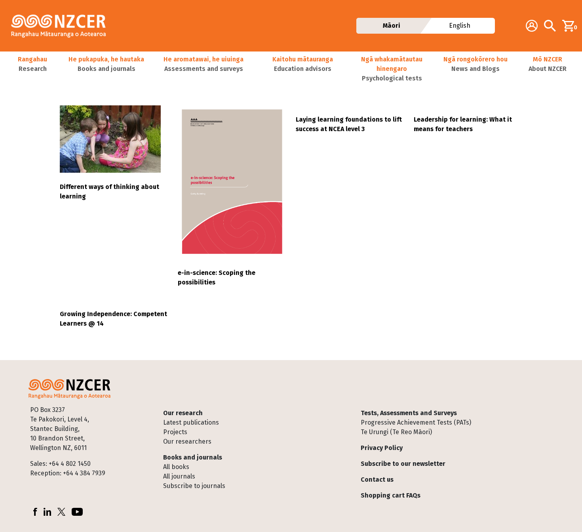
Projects (175, 432)
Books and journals (192, 457)
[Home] (62, 26)
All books (176, 467)
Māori (391, 25)
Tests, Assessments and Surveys (409, 413)
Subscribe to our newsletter (403, 463)
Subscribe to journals (194, 486)
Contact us (377, 479)
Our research (183, 413)
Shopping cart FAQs (390, 495)
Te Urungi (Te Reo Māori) (396, 432)
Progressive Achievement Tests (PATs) (416, 422)
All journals (179, 476)
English (460, 25)
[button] (32, 68)
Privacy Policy (382, 448)
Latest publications (191, 422)
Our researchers (187, 441)
